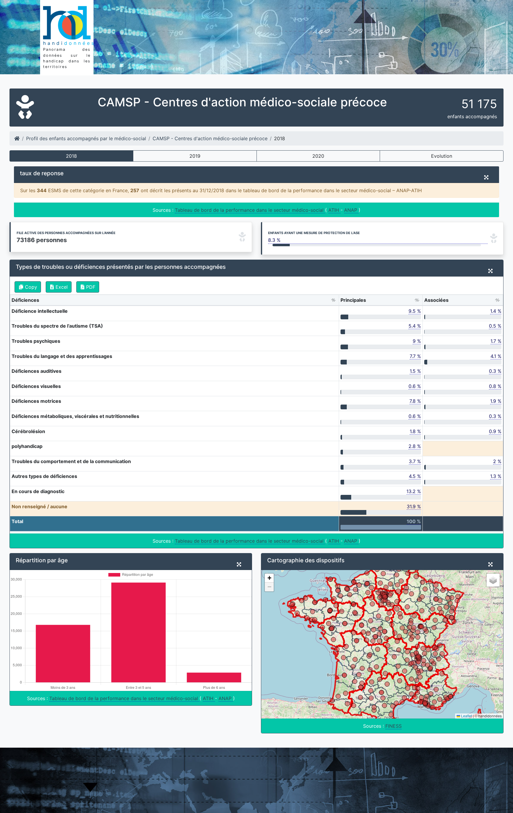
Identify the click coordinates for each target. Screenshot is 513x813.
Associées (436, 300)
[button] (269, 578)
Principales (353, 300)
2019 (194, 156)
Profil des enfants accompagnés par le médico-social (86, 138)
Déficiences (25, 300)
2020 (318, 156)
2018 (71, 156)
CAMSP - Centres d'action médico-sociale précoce (210, 138)
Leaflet (466, 715)
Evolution (441, 156)
